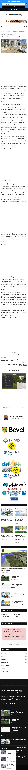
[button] (7, 395)
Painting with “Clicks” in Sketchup (10, 752)
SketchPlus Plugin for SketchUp (16, 577)
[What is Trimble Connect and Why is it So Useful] (3, 766)
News (14, 668)
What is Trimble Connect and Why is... (11, 766)
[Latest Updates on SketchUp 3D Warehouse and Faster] (7, 512)
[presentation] (3, 384)
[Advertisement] (14, 164)
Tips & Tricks (14, 671)
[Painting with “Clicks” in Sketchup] (3, 752)
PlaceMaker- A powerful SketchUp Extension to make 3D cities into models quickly (20, 538)
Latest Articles (10, 34)
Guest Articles (14, 662)
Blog (14, 656)
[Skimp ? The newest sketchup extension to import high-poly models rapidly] (5, 729)
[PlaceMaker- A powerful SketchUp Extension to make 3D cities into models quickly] (21, 529)
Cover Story (14, 659)
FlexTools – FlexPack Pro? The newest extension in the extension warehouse (20, 520)
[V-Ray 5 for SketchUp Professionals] (3, 759)
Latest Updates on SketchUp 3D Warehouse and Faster (7, 519)
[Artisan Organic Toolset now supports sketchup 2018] (7, 529)
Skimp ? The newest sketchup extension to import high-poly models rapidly (18, 729)
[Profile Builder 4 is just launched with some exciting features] (5, 586)
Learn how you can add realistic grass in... (14, 391)
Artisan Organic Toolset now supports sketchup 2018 (7, 536)
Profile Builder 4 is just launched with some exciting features (18, 586)
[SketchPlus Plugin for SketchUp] (5, 578)
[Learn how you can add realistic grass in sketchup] (14, 381)
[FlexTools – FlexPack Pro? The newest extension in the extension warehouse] (21, 512)
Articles (8, 31)
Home (2, 31)
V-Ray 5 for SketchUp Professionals (10, 759)
